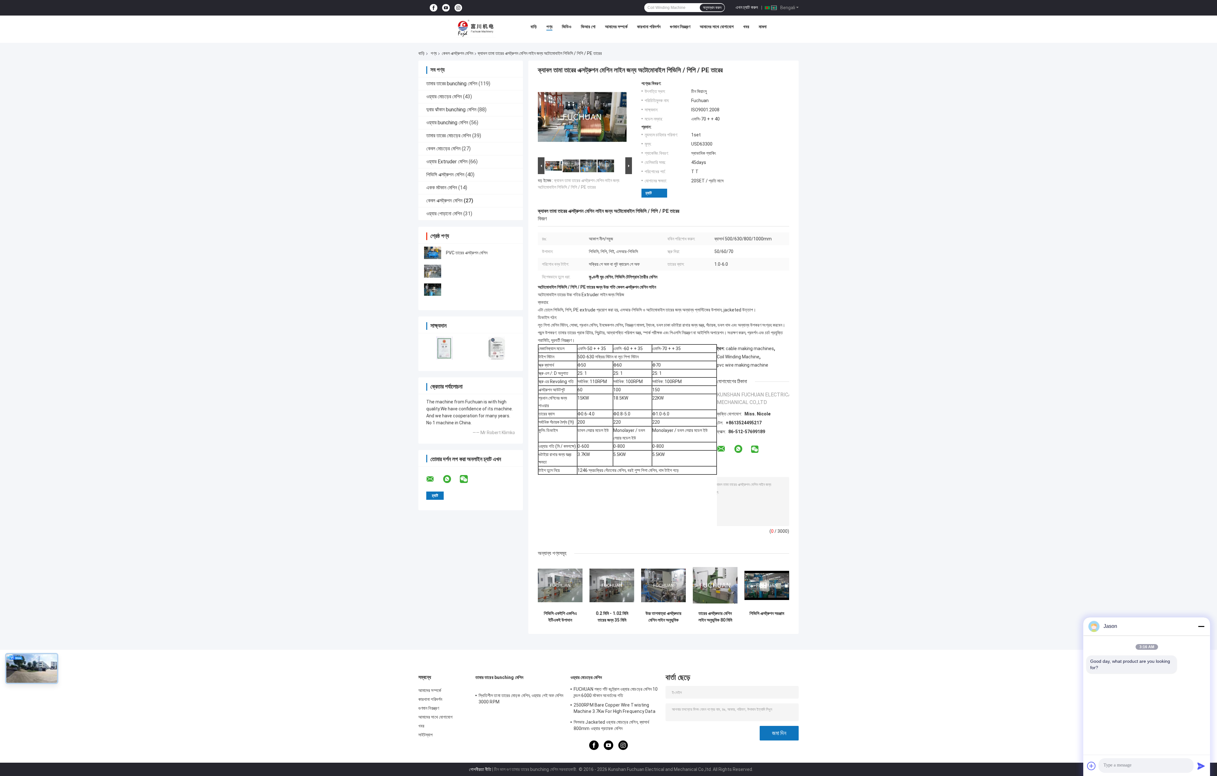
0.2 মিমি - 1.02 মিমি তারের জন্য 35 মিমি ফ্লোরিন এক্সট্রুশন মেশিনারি (612, 617)
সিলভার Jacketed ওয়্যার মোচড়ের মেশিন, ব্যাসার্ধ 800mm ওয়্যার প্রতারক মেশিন (611, 725)
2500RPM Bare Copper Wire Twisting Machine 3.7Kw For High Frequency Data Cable (614, 709)
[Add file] (1091, 766)
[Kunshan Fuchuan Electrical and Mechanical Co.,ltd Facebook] (433, 8)
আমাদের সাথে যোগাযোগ (717, 26)
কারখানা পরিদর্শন (648, 26)
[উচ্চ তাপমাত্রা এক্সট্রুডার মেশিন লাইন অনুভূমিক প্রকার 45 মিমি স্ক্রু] (663, 585)
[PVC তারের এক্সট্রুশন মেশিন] (432, 252)
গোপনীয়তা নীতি (480, 769)
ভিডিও (566, 26)
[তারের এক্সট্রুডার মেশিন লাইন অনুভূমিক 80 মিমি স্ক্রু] (715, 585)
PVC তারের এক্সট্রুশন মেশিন (466, 252)
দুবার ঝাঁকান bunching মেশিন (451, 110)
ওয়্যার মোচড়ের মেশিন (444, 97)
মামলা (763, 26)
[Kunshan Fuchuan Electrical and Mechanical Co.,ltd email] (434, 479)
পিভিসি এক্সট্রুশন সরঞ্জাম (767, 613)
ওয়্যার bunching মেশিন (447, 123)
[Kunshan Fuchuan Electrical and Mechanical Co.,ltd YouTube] (446, 8)
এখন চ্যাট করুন (747, 7)
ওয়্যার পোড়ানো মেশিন (444, 214)
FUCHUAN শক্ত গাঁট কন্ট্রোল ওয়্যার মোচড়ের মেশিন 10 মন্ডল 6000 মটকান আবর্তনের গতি (616, 692)
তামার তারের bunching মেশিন (451, 84)
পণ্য (549, 26)
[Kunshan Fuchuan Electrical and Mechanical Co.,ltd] (476, 28)
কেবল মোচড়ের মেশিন (443, 149)
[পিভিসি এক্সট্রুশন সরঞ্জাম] (766, 585)
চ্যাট (649, 193)
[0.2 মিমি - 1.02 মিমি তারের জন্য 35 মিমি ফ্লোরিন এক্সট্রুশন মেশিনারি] (611, 585)
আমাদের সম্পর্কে (616, 26)
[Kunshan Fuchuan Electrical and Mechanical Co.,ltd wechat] (468, 479)
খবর (746, 26)
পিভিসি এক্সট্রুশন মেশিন (445, 175)
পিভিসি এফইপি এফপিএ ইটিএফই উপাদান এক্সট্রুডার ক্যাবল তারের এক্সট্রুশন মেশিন (560, 617)
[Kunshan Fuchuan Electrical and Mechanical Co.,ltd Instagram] (458, 8)
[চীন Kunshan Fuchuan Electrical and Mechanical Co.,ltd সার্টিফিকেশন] (444, 348)
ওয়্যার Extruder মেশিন (446, 162)
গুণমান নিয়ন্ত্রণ (680, 26)
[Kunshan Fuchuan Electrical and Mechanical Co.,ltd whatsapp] (451, 479)
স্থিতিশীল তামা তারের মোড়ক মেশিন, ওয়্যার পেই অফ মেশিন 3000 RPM (521, 698)
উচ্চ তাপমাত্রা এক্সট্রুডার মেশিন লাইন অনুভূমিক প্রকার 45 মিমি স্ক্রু (663, 617)
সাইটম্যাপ (425, 734)
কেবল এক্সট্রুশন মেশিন (457, 53)
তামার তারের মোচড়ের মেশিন (448, 136)
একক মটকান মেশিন (441, 188)
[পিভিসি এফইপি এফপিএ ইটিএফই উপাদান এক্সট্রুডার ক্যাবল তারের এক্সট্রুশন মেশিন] (560, 585)
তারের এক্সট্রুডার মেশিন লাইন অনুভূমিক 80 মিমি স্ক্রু (715, 617)
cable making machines (750, 348)
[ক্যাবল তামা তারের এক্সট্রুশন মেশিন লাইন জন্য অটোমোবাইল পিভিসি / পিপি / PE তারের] (582, 118)
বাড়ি (534, 26)
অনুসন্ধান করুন (712, 7)
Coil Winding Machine (738, 356)
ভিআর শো (588, 26)
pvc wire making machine (742, 365)
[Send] (1201, 766)
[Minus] (1201, 626)
